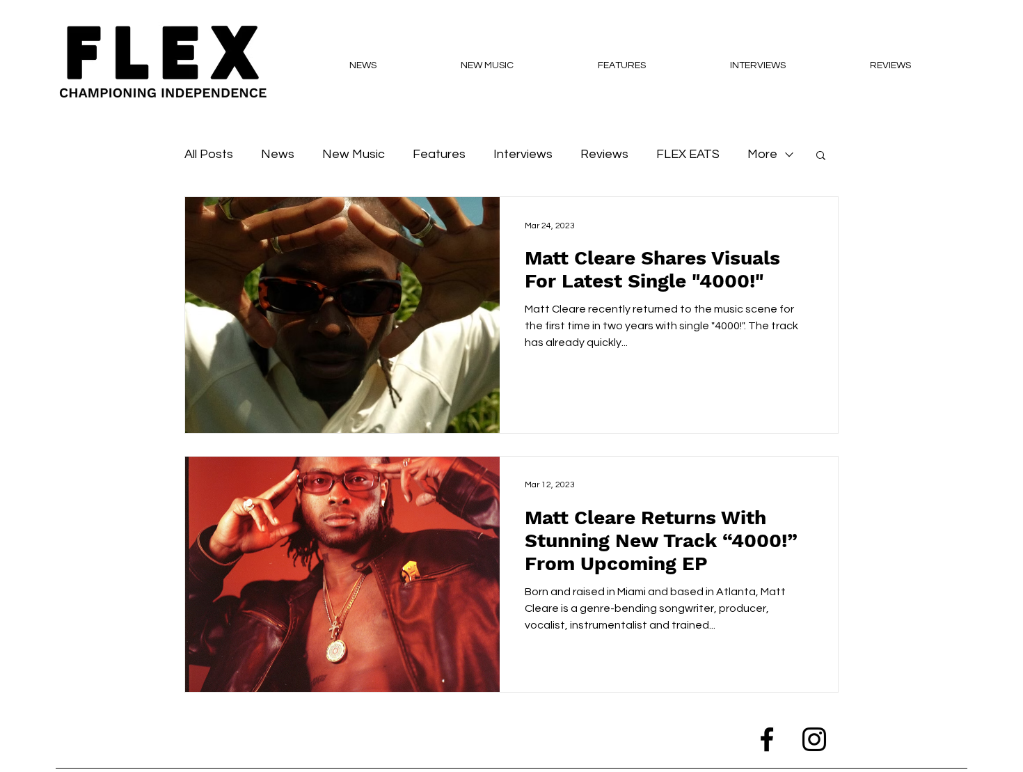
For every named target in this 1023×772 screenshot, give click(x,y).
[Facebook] (767, 739)
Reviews (604, 154)
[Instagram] (814, 739)
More (762, 154)
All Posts (208, 154)
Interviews (523, 154)
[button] (820, 156)
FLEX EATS (688, 154)
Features (439, 154)
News (277, 154)
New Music (353, 154)
